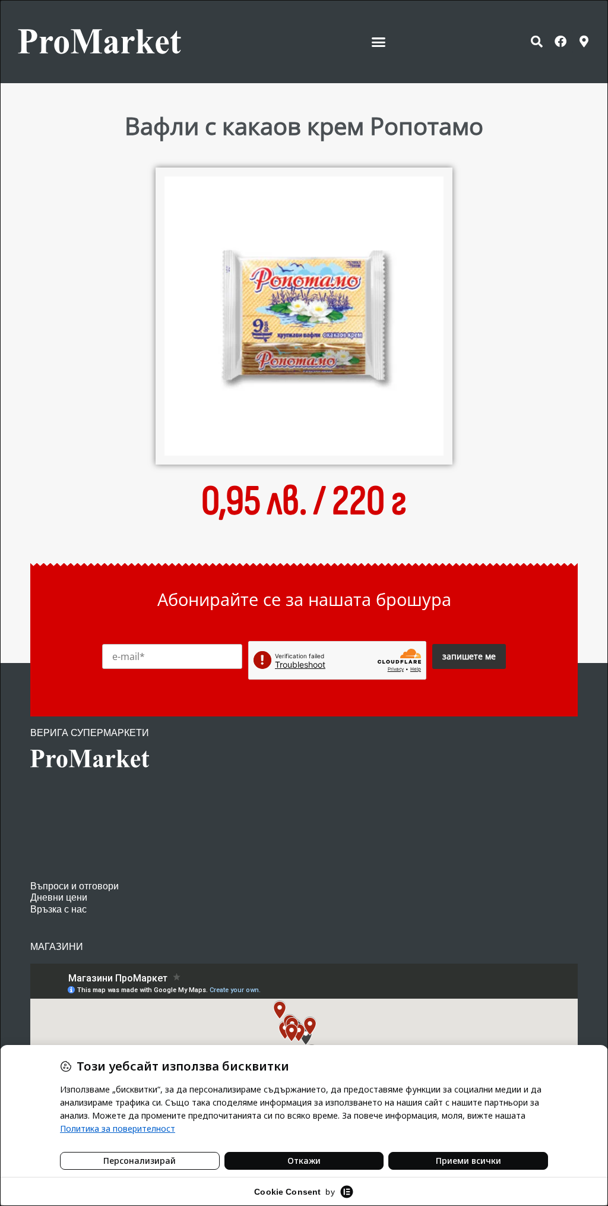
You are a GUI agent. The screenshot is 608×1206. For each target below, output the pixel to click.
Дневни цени (58, 897)
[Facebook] (560, 41)
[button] (379, 41)
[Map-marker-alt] (584, 41)
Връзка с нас (58, 909)
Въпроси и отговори (74, 886)
